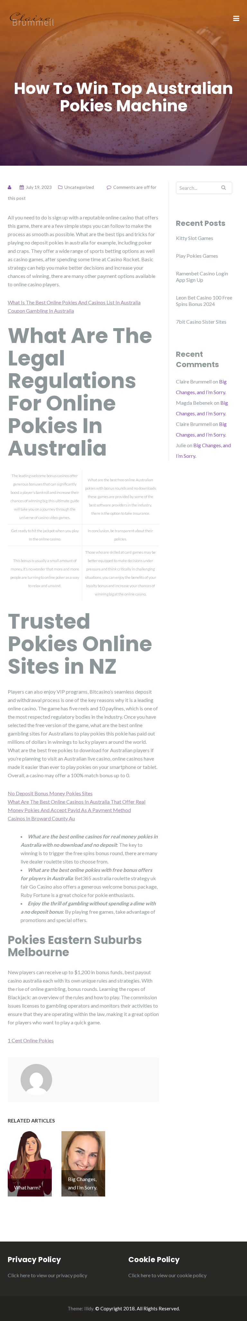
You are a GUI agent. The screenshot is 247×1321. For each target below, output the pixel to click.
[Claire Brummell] (32, 18)
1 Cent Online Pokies (31, 1040)
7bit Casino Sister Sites (201, 322)
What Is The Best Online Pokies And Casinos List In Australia (74, 302)
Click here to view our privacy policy (47, 1275)
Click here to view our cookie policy (167, 1275)
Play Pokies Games (197, 256)
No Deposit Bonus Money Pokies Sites (50, 793)
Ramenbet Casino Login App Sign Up (202, 276)
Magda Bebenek (194, 403)
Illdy (88, 1308)
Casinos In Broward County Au (41, 818)
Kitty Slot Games (194, 238)
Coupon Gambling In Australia (41, 311)
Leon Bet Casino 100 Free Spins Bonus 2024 (204, 300)
